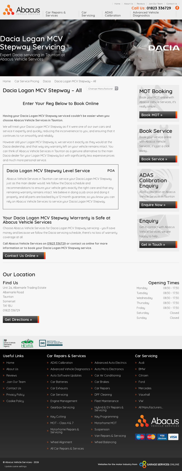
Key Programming (106, 416)
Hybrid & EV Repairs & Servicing (109, 409)
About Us (128, 3)
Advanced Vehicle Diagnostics (146, 14)
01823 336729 (151, 8)
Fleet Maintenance (107, 401)
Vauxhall (144, 394)
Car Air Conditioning (108, 375)
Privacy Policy (15, 394)
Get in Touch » (153, 244)
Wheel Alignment (61, 442)
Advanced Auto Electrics (111, 362)
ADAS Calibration (113, 14)
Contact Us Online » (21, 255)
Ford (142, 381)
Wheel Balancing (105, 442)
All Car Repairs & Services (67, 448)
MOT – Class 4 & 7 (61, 423)
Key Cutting (58, 416)
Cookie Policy (15, 401)
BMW (142, 369)
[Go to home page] (21, 9)
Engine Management (63, 401)
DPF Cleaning (103, 394)
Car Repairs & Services (56, 14)
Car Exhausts (59, 388)
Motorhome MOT (106, 423)
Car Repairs (102, 388)
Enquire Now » (153, 205)
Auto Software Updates (66, 375)
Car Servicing (88, 14)
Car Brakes (102, 381)
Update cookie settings (15, 466)
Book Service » (154, 159)
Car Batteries (59, 381)
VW (141, 401)
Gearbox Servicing (62, 407)
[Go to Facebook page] (177, 8)
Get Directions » (18, 319)
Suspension (102, 429)
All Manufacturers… (151, 407)
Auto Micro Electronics (109, 369)
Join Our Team (156, 3)
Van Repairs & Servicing (110, 435)
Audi (141, 362)
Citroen (143, 375)
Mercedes (145, 388)
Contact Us (172, 3)
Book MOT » (151, 115)
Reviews (141, 3)
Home (117, 3)
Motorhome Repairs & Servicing (64, 431)
